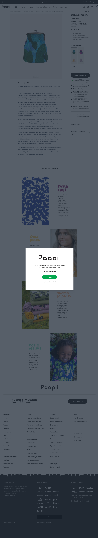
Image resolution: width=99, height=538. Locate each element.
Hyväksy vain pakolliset (50, 281)
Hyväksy (49, 277)
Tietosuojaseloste (49, 271)
